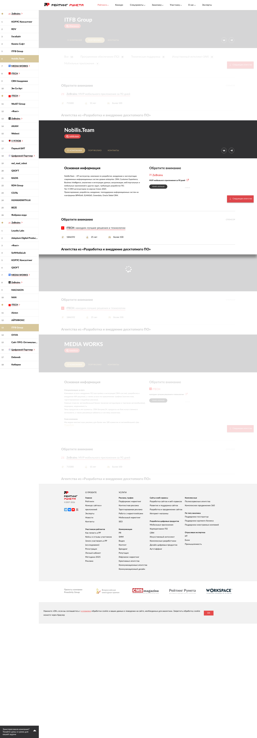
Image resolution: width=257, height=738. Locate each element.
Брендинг (123, 549)
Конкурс (119, 5)
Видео (122, 541)
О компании (74, 40)
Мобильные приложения (81, 63)
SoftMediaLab (18, 253)
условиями (86, 611)
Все (68, 56)
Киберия (16, 364)
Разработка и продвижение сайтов (166, 510)
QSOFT (15, 171)
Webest (15, 133)
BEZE (14, 208)
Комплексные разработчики (163, 541)
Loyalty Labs (17, 231)
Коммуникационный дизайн (132, 569)
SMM (121, 537)
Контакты (113, 40)
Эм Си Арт (16, 88)
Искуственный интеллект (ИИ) (192, 56)
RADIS (14, 178)
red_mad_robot (19, 163)
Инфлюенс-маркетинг (129, 557)
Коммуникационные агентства (133, 565)
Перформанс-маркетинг (130, 501)
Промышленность (193, 544)
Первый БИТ (18, 148)
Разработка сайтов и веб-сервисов (166, 501)
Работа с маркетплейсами (131, 514)
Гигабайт (16, 36)
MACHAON (17, 290)
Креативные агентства (129, 561)
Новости (89, 518)
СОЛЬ (14, 193)
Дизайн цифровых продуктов (163, 545)
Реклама (89, 561)
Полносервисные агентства (197, 501)
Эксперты (207, 5)
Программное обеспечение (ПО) (101, 56)
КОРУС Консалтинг (21, 22)
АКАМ (14, 126)
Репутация (123, 553)
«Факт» (15, 111)
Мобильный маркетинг (129, 518)
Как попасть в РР (93, 533)
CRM (152, 533)
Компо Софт (18, 44)
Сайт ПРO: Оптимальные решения (25, 342)
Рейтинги (89, 501)
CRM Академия (19, 81)
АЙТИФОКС (18, 320)
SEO (121, 522)
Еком (187, 540)
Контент (122, 545)
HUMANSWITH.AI (21, 200)
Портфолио (95, 40)
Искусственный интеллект (162, 537)
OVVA (14, 335)
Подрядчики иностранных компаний (202, 525)
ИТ (186, 536)
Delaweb (15, 357)
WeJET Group (18, 104)
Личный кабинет (93, 553)
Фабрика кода (19, 215)
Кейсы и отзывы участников (98, 537)
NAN (13, 297)
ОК (208, 613)
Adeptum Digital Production (25, 238)
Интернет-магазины (159, 514)
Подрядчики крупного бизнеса (199, 521)
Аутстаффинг (156, 549)
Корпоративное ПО (159, 529)
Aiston (14, 313)
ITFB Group (17, 51)
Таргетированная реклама (130, 510)
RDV (13, 29)
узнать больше (158, 186)
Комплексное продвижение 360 (200, 506)
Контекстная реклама (129, 506)
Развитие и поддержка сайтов (164, 506)
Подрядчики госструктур (196, 517)
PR (120, 533)
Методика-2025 (93, 557)
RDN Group (17, 185)
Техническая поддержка (147, 56)
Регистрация (91, 549)
